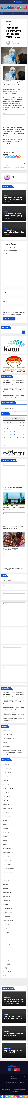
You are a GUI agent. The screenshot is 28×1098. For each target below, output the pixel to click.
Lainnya (5, 884)
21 (17, 434)
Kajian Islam (6, 856)
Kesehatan (6, 864)
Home (5, 1082)
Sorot (4, 948)
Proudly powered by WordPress (10, 1076)
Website (5, 301)
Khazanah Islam (7, 872)
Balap (4, 776)
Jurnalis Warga (7, 852)
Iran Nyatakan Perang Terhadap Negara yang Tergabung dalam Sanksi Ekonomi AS (13, 382)
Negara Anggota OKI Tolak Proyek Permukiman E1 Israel (13, 1052)
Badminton (6, 772)
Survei (4, 960)
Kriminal (5, 880)
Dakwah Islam (6, 808)
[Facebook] (5, 156)
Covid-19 (8, 21)
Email (4, 292)
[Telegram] (13, 156)
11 (7, 431)
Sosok (4, 956)
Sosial (4, 952)
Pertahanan (6, 916)
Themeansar (14, 1078)
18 (7, 434)
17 (4, 434)
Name (5, 284)
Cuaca (4, 800)
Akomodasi (6, 768)
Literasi (5, 888)
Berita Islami (6, 788)
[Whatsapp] (10, 156)
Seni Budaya (6, 940)
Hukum (5, 836)
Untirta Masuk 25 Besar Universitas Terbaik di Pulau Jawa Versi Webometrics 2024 (14, 507)
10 (4, 431)
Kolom (4, 876)
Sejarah (5, 932)
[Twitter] (7, 156)
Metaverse (5, 896)
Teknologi (5, 964)
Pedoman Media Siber (9, 738)
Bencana (5, 784)
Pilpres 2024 (6, 920)
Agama (5, 764)
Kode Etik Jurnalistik (8, 734)
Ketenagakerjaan (7, 868)
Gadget (5, 820)
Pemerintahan (6, 908)
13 (14, 431)
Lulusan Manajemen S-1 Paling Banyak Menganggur (14, 1035)
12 (10, 431)
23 (23, 434)
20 (14, 434)
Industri (5, 840)
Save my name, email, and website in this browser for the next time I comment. (13, 313)
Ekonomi (5, 816)
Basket (4, 780)
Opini (4, 904)
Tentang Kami (6, 746)
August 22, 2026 (9, 1055)
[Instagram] (16, 156)
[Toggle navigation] (13, 13)
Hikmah (5, 832)
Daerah (5, 804)
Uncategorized (7, 972)
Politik (4, 924)
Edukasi (5, 812)
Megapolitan (6, 892)
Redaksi (5, 742)
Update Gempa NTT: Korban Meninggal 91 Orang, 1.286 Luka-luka (14, 1018)
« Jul (4, 445)
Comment (6, 253)
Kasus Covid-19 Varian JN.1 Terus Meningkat (13, 198)
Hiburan (5, 828)
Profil (4, 928)
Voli (4, 976)
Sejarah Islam (6, 936)
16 (23, 431)
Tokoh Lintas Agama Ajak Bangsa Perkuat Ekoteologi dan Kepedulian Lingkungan (12, 752)
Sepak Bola (6, 944)
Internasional (6, 848)
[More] (19, 156)
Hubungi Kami (6, 730)
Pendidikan (6, 912)
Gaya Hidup (6, 824)
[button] (23, 13)
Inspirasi (5, 844)
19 (10, 434)
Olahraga (5, 900)
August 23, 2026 (9, 1003)
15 (20, 431)
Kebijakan (5, 860)
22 (20, 434)
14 (17, 431)
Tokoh (4, 968)
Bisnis (4, 792)
